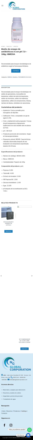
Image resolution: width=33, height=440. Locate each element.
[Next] (32, 279)
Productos (16, 411)
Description (5, 87)
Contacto (4, 413)
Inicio (3, 411)
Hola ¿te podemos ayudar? (17, 429)
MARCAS (9, 46)
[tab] (16, 87)
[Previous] (1, 279)
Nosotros (9, 411)
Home (3, 46)
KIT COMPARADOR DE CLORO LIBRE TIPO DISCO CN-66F (24, 341)
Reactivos (15, 77)
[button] (28, 435)
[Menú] (2, 5)
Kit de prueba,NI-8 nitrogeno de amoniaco (8, 223)
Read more (8, 231)
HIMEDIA (15, 46)
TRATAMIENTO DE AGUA (24, 77)
